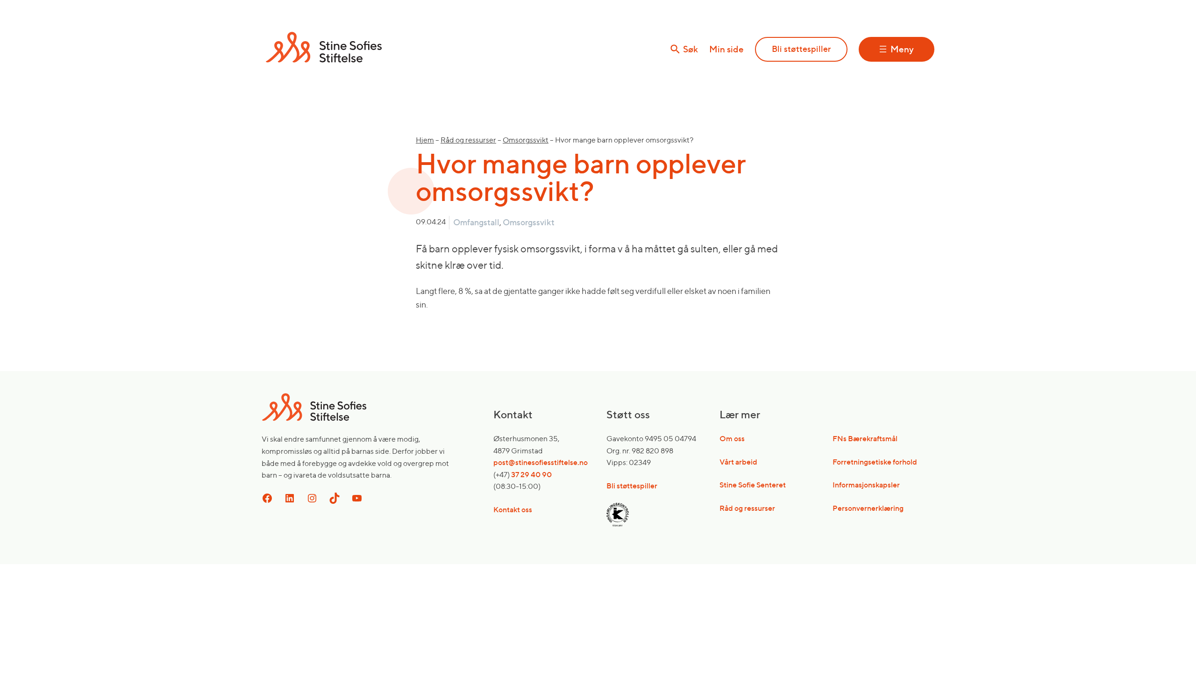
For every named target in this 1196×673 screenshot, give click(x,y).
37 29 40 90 (531, 474)
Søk (690, 49)
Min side (726, 49)
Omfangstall (476, 222)
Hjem (425, 140)
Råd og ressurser (468, 140)
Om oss (732, 438)
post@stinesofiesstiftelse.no (540, 462)
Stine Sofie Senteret (752, 484)
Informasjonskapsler (866, 484)
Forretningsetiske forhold (875, 461)
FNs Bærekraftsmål (865, 438)
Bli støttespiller (801, 49)
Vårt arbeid (738, 461)
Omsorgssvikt (525, 140)
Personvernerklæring (868, 508)
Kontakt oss (512, 509)
